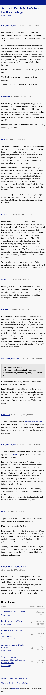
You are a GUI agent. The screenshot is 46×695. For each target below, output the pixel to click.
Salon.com (12, 454)
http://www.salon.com (33, 422)
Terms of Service (7, 683)
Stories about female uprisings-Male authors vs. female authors (13, 660)
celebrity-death (6, 636)
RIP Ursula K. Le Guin (11, 630)
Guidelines (23, 678)
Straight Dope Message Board (13, 2)
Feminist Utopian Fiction (12, 621)
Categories (13, 678)
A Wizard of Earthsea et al (13, 612)
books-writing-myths (8, 639)
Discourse (15, 689)
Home (3, 678)
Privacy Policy (22, 683)
